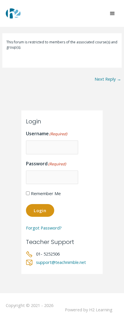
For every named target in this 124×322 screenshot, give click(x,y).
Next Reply (108, 79)
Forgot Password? (44, 228)
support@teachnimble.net (61, 262)
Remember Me (46, 193)
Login (40, 210)
